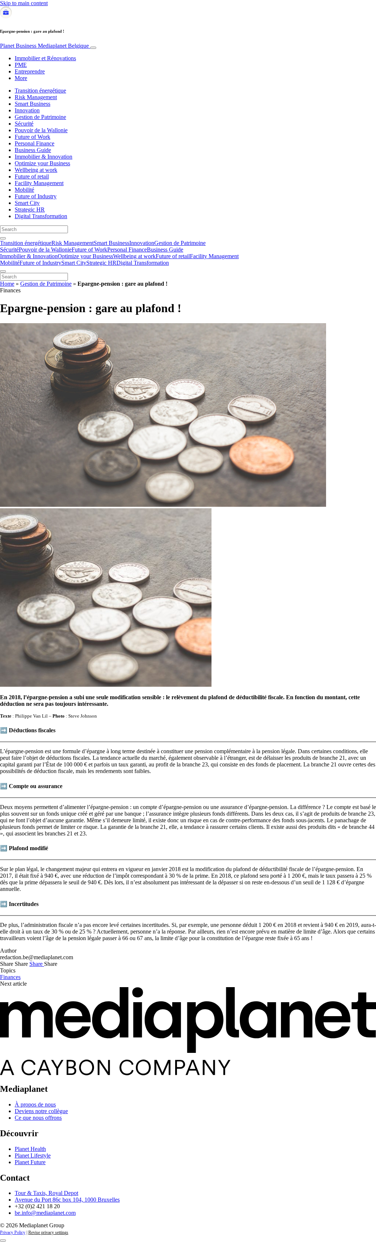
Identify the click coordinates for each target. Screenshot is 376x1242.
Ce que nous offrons (38, 1118)
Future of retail (32, 176)
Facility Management (39, 183)
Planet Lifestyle (33, 1155)
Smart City (27, 203)
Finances (10, 977)
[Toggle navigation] (93, 48)
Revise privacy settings (48, 1232)
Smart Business (32, 104)
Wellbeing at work (36, 170)
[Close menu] (3, 271)
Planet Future (30, 1162)
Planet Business (44, 46)
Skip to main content (24, 3)
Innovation (27, 110)
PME (21, 65)
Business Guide (33, 150)
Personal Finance (34, 143)
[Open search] (3, 238)
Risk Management (36, 97)
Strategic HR (30, 209)
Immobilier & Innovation (43, 157)
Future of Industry (36, 196)
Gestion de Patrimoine (40, 117)
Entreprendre (30, 71)
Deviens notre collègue (41, 1111)
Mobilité (24, 190)
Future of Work (32, 137)
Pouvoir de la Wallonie (41, 130)
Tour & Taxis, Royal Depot (46, 1193)
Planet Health (30, 1149)
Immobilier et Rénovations (45, 58)
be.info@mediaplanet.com (45, 1213)
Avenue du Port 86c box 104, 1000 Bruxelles (67, 1199)
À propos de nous (35, 1104)
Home (7, 284)
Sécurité (24, 123)
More (21, 78)
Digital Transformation (41, 216)
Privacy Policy (12, 1232)
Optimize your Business (42, 163)
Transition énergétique (40, 90)
